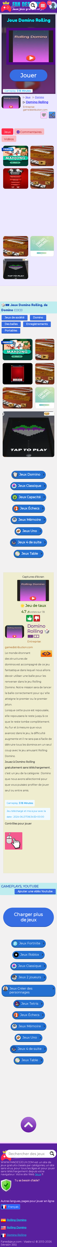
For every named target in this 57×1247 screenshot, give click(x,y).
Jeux (7, 132)
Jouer (29, 75)
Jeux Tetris (29, 1003)
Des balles (11, 324)
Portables (11, 330)
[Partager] (52, 115)
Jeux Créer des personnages (21, 990)
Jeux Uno (29, 531)
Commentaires (30, 132)
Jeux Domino (29, 474)
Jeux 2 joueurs (30, 977)
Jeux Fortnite (29, 943)
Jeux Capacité (30, 497)
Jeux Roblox (29, 954)
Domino (38, 317)
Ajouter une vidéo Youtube (35, 891)
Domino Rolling (16, 1234)
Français (13, 1206)
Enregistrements (37, 324)
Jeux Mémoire (30, 520)
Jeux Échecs (29, 508)
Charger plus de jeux (28, 917)
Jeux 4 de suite (29, 542)
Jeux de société (14, 317)
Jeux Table (30, 553)
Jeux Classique (29, 486)
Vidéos (9, 139)
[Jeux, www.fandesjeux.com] (22, 6)
